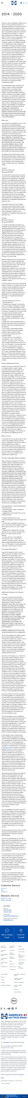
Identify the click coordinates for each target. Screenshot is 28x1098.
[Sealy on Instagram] (12, 1009)
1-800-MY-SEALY (7, 910)
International (4, 892)
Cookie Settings (17, 992)
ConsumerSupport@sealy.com (10, 916)
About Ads (16, 989)
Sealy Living (21, 949)
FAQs (2, 890)
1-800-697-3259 (7, 912)
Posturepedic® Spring (4, 959)
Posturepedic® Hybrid (4, 955)
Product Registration (12, 953)
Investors (3, 982)
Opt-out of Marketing (18, 982)
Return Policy (13, 966)
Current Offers (21, 960)
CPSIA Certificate (20, 967)
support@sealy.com (8, 920)
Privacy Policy (18, 1080)
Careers (2, 980)
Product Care (21, 952)
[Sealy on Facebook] (1, 1009)
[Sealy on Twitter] (3, 1008)
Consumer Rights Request (18, 986)
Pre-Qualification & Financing (21, 956)
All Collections (4, 966)
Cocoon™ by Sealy (3, 951)
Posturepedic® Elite (4, 963)
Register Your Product (6, 898)
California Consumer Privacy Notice (18, 979)
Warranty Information (6, 900)
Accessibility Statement (21, 963)
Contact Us (4, 888)
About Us (3, 977)
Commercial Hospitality (6, 985)
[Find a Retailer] (21, 3)
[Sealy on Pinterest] (15, 1009)
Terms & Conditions (5, 1083)
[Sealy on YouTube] (7, 1008)
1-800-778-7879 (8, 747)
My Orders (12, 950)
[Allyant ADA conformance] (14, 1001)
